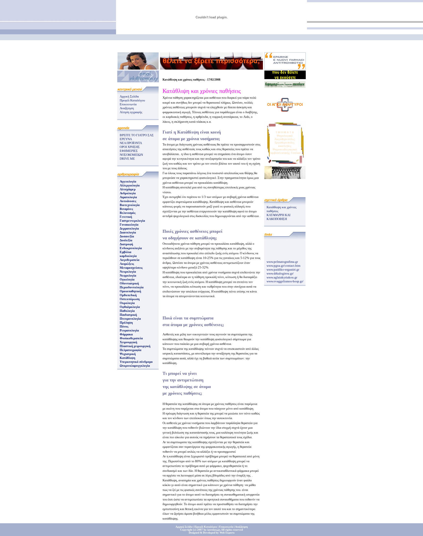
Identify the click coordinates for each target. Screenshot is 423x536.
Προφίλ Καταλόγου (132, 100)
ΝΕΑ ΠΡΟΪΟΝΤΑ (131, 143)
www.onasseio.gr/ (278, 283)
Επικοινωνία (128, 104)
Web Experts (227, 532)
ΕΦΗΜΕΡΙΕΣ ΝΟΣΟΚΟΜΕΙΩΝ (131, 153)
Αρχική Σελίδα (129, 96)
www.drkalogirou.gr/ (280, 272)
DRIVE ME (127, 158)
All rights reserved (232, 529)
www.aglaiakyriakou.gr (282, 276)
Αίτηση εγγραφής (131, 112)
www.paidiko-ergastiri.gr (283, 268)
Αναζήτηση (127, 108)
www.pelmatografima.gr (282, 260)
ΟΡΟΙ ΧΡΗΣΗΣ (130, 147)
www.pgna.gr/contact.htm (283, 264)
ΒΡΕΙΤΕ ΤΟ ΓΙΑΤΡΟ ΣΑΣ (137, 135)
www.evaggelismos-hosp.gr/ (285, 279)
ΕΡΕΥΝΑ (126, 139)
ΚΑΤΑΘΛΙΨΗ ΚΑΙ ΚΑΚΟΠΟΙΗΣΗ (278, 217)
